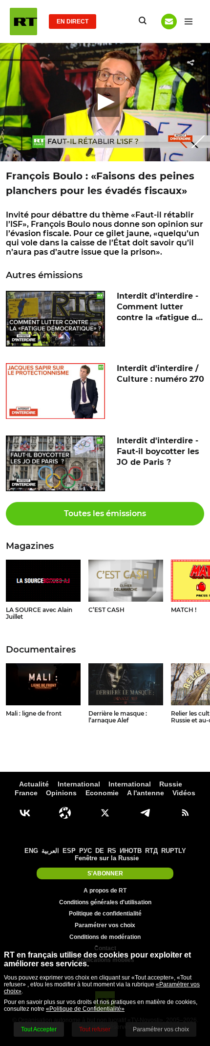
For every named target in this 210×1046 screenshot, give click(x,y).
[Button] (169, 21)
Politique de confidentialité (105, 913)
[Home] (23, 21)
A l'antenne (145, 793)
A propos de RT (105, 890)
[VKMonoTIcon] (25, 813)
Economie (102, 793)
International (79, 784)
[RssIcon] (185, 813)
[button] (105, 102)
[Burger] (188, 21)
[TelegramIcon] (145, 813)
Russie (170, 784)
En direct (72, 21)
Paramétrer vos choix (105, 925)
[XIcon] (105, 813)
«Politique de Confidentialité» (85, 1008)
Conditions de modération (105, 937)
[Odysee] (65, 813)
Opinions (61, 793)
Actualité (34, 784)
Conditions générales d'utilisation (105, 902)
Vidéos (183, 793)
